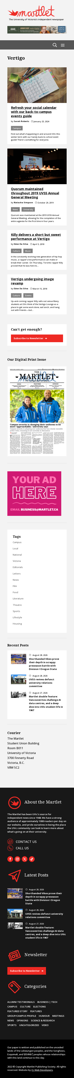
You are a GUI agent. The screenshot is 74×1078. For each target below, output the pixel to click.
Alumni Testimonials (21, 1002)
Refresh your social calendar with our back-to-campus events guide (34, 111)
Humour (44, 1015)
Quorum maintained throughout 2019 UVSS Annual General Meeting (35, 193)
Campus (17, 128)
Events (28, 295)
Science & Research (43, 1020)
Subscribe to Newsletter (28, 338)
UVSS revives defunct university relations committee (41, 683)
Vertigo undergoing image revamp (32, 281)
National (17, 554)
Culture (16, 251)
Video (45, 1025)
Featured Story (17, 1011)
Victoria (17, 561)
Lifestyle (17, 617)
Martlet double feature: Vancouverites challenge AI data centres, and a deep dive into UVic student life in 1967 (46, 703)
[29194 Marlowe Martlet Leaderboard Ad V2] (37, 32)
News (15, 209)
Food (15, 592)
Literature (18, 598)
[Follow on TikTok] (32, 859)
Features (36, 1011)
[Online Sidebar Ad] (34, 515)
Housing (17, 623)
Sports (16, 611)
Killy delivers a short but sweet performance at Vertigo (36, 236)
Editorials (18, 567)
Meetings (58, 1015)
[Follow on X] (24, 859)
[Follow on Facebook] (10, 859)
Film (15, 586)
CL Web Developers (42, 1070)
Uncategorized (29, 1025)
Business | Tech (47, 1002)
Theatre (17, 605)
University (28, 209)
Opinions (22, 1020)
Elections (39, 1006)
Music (28, 251)
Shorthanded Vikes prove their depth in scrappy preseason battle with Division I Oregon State (44, 664)
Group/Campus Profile (21, 1015)
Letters (17, 573)
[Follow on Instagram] (17, 859)
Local (15, 548)
